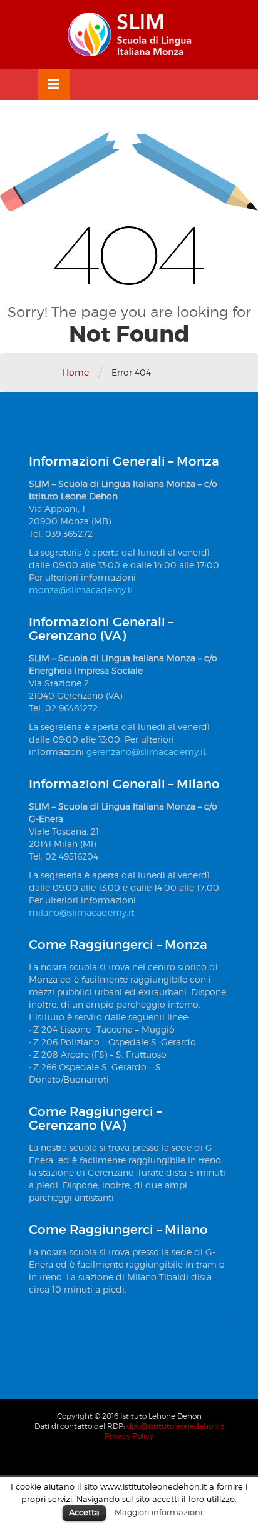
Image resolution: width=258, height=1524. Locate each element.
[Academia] (129, 34)
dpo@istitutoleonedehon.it (175, 1426)
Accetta (84, 1512)
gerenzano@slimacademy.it (146, 751)
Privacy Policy (129, 1436)
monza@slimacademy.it (81, 589)
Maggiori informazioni (158, 1512)
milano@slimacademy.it (81, 912)
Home (75, 372)
